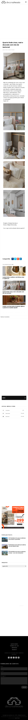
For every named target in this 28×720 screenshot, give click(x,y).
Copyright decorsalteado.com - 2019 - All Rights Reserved (14, 715)
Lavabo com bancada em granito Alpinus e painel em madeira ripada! (14, 307)
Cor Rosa (16, 251)
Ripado (21, 252)
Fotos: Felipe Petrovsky (10, 225)
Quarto (17, 252)
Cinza (12, 251)
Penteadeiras (13, 252)
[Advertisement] (14, 23)
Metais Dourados (6, 252)
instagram (15, 413)
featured (20, 251)
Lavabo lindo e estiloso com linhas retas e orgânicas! (13, 278)
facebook (15, 410)
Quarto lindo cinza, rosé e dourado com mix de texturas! (13, 292)
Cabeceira (8, 251)
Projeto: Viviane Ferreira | (10, 223)
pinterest (15, 416)
